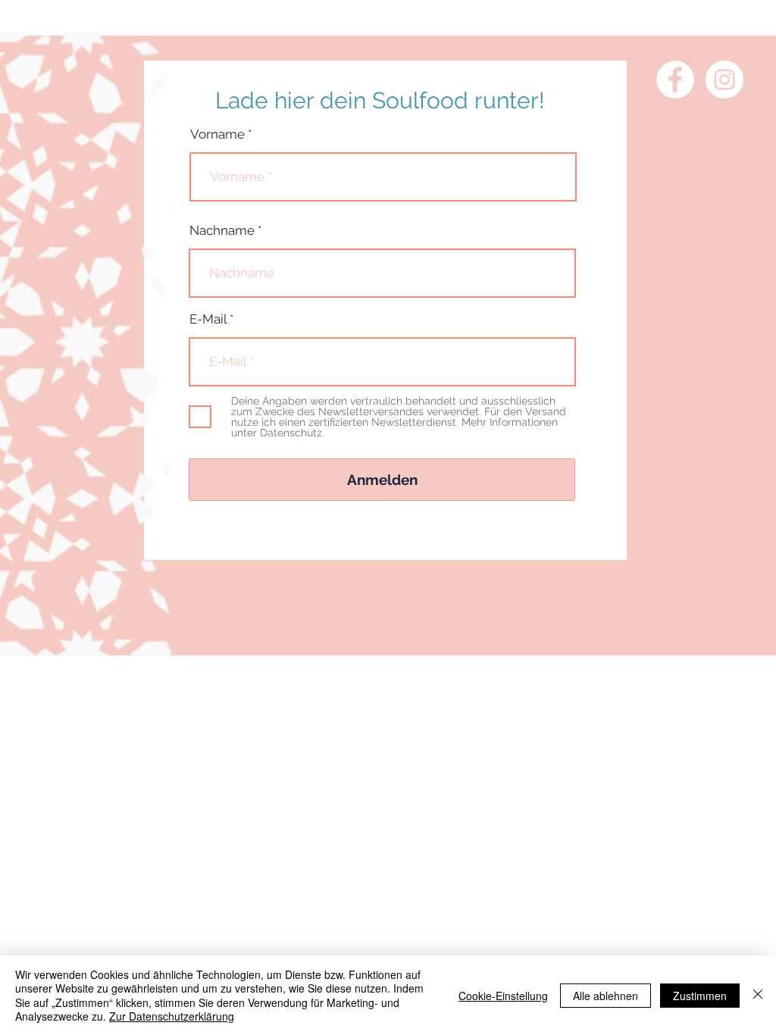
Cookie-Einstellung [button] (503, 995)
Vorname (217, 134)
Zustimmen (700, 995)
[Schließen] (758, 995)
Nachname (222, 230)
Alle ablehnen (605, 995)
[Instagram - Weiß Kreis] (724, 79)
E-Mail (208, 319)
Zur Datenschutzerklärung (171, 1016)
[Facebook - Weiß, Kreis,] (675, 79)
